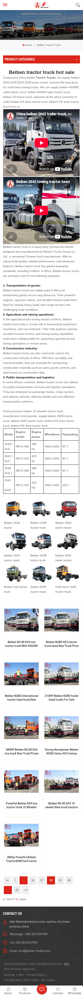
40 (69, 880)
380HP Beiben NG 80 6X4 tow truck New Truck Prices (21, 751)
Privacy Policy (36, 974)
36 (32, 880)
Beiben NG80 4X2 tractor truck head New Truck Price (62, 644)
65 (17, 890)
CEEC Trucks (31, 980)
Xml (21, 974)
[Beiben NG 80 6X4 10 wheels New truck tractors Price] (61, 781)
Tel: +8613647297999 (24, 942)
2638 (8, 444)
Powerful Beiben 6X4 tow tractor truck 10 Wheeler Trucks (21, 805)
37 (41, 880)
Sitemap (9, 974)
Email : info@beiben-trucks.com (30, 950)
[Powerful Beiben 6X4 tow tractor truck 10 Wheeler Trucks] (21, 781)
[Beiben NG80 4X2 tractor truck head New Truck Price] (61, 620)
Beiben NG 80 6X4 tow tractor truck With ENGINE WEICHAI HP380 (21, 644)
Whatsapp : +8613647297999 (29, 934)
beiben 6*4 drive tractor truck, (29, 101)
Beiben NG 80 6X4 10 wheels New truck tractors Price (61, 805)
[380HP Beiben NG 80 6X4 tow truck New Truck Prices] (21, 728)
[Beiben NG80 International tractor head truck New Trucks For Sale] (21, 674)
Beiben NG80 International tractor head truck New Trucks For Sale (21, 698)
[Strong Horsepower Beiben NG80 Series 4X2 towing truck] (61, 728)
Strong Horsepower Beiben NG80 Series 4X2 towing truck (61, 751)
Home (28, 45)
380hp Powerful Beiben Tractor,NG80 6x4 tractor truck (21, 859)
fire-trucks (48, 980)
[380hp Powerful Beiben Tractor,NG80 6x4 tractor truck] (21, 835)
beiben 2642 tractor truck (27, 420)
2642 (7, 456)
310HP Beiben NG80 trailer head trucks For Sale (62, 697)
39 (60, 880)
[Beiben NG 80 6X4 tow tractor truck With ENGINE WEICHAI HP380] (21, 620)
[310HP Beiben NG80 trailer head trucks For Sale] (61, 674)
